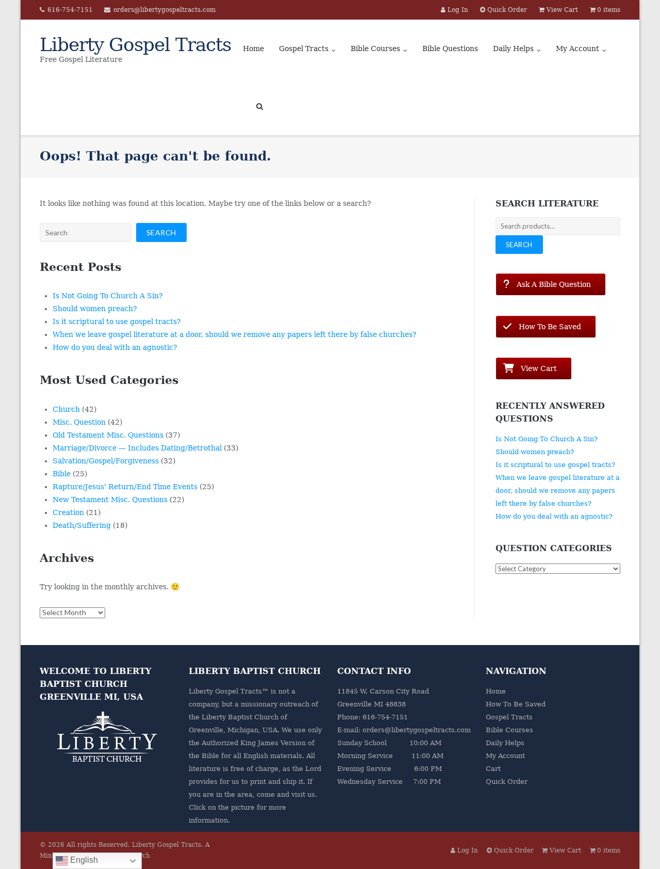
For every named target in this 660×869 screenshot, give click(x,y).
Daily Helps (513, 48)
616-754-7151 (70, 9)
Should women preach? (95, 308)
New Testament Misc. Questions (110, 499)
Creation (68, 512)
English (83, 860)
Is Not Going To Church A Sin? (108, 296)
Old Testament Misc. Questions (108, 435)
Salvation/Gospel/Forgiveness (106, 461)
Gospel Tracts (303, 48)
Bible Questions (450, 48)
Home (253, 48)
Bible (62, 474)
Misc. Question (79, 422)
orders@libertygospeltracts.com (164, 9)
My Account (577, 48)
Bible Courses (375, 48)
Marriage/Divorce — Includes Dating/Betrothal (137, 448)
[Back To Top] (634, 844)
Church (66, 409)
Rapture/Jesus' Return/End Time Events (125, 486)
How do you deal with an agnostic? (115, 347)
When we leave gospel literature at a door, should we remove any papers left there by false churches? (235, 334)
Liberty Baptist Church (240, 717)
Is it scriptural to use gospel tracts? (117, 321)
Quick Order (506, 781)
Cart (493, 769)
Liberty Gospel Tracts (166, 844)
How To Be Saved (516, 704)
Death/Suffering (82, 525)
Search (519, 244)
